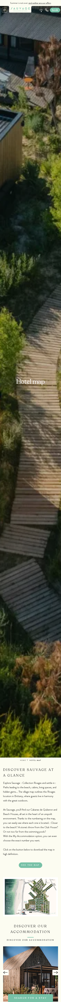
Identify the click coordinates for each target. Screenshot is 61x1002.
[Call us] (46, 10)
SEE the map (30, 865)
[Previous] (5, 972)
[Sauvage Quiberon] (20, 9)
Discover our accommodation (30, 940)
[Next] (56, 972)
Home (23, 760)
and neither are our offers (40, 3)
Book (55, 10)
